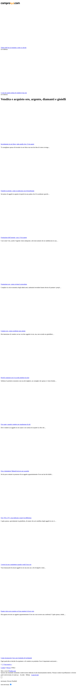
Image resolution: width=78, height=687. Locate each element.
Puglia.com (12, 671)
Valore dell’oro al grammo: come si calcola (13, 47)
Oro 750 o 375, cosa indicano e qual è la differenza (16, 518)
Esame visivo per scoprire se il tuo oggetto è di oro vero (17, 611)
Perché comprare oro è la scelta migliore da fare (15, 377)
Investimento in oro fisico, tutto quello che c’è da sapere (17, 144)
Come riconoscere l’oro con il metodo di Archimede (16, 658)
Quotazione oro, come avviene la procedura (14, 284)
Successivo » (8, 664)
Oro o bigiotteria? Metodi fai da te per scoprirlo (15, 471)
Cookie (3, 668)
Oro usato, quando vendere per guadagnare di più (15, 424)
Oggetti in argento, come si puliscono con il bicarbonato (17, 191)
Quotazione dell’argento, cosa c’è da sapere (14, 237)
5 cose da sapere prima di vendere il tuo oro (14, 93)
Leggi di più (35, 675)
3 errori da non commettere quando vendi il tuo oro (16, 564)
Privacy (9, 668)
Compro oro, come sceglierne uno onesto (13, 331)
